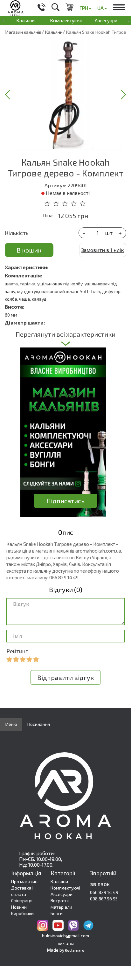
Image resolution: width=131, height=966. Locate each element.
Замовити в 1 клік (102, 250)
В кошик (29, 250)
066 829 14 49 (104, 892)
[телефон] (41, 8)
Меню (11, 724)
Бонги (57, 913)
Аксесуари (106, 20)
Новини (19, 907)
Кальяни (25, 20)
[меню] (119, 8)
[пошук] (55, 8)
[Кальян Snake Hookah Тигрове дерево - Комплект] (68, 94)
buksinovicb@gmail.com (65, 935)
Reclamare (74, 950)
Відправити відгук (65, 677)
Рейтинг (17, 651)
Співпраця (21, 900)
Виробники (22, 913)
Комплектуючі (66, 20)
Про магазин (24, 881)
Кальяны (66, 943)
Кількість (17, 232)
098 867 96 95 (104, 898)
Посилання (38, 724)
